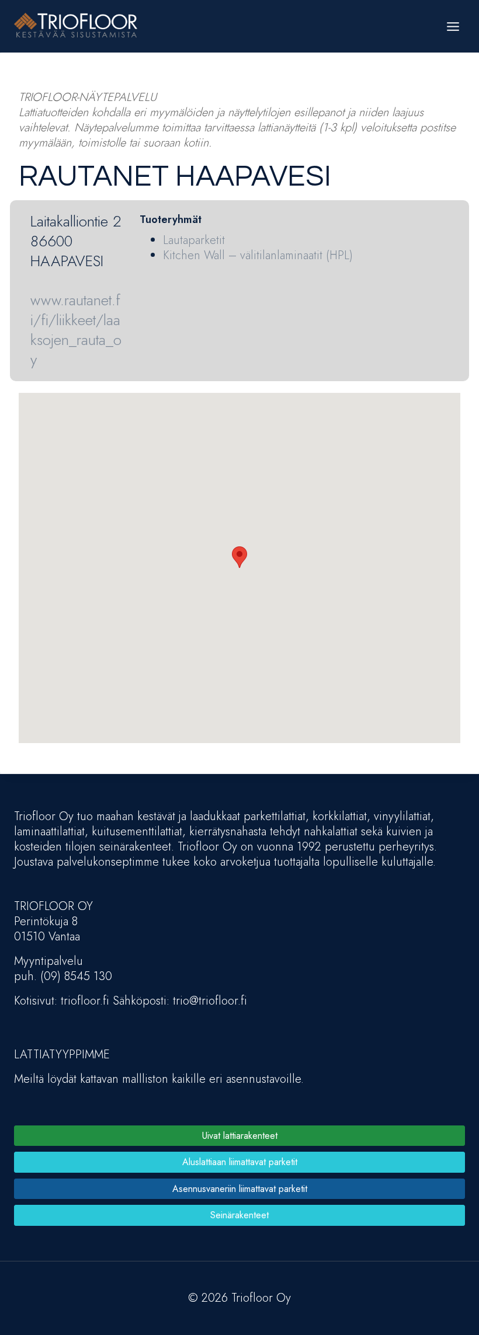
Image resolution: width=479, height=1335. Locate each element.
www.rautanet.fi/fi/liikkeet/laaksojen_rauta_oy (76, 329)
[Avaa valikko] (452, 26)
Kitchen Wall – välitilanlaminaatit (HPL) (258, 255)
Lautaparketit (194, 240)
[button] (239, 557)
